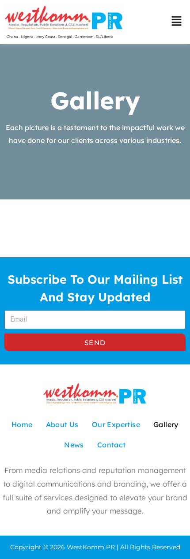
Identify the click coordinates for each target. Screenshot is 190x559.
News (74, 444)
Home (22, 424)
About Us (62, 424)
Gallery (166, 424)
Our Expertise (116, 424)
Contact (111, 444)
